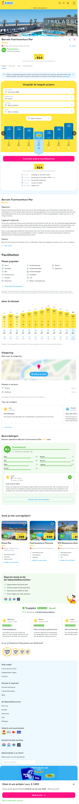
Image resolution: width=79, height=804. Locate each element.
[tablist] (39, 66)
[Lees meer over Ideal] (14, 599)
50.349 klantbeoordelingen (45, 612)
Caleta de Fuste (24, 46)
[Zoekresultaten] (60, 3)
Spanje (6, 46)
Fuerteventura (13, 46)
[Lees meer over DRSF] (18, 599)
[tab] (4, 66)
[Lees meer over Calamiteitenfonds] (14, 745)
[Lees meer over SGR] (10, 599)
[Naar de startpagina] (8, 3)
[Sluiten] (73, 784)
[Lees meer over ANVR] (6, 599)
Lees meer (66, 76)
